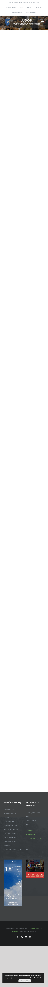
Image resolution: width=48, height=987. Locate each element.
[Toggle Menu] (43, 21)
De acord (24, 981)
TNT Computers (32, 928)
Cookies (29, 830)
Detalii (39, 978)
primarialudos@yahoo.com (29, 2)
